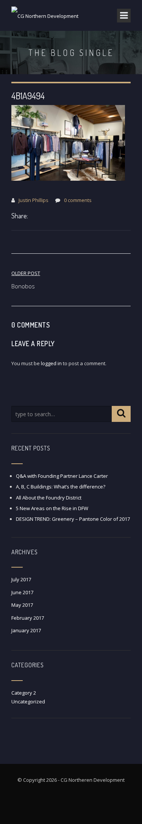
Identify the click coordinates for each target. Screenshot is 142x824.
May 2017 (22, 604)
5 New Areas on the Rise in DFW (52, 508)
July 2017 (21, 579)
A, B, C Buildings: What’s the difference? (60, 486)
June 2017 (22, 592)
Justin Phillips (33, 200)
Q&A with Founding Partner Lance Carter (62, 475)
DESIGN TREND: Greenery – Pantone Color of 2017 (73, 518)
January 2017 (26, 630)
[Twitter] (41, 216)
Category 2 (23, 692)
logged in (51, 363)
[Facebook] (33, 216)
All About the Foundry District (48, 497)
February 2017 (27, 617)
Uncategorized (28, 701)
